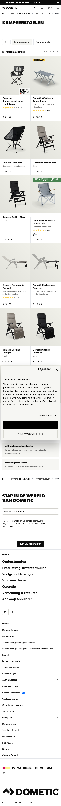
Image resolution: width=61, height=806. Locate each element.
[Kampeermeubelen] (5, 42)
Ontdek (6, 624)
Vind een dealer (14, 580)
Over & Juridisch (10, 680)
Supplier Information (11, 730)
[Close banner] (57, 370)
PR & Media (16, 742)
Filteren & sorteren (16, 52)
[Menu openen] (57, 8)
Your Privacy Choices (29, 434)
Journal (5, 655)
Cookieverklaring (10, 699)
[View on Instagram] (5, 612)
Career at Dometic (19, 755)
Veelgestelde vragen (18, 574)
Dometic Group (18, 724)
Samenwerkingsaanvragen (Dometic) (18, 642)
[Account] (42, 8)
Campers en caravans (20, 14)
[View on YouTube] (20, 612)
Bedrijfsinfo (8, 718)
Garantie (9, 587)
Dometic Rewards (10, 630)
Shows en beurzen (10, 667)
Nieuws (14, 749)
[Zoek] (35, 8)
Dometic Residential (20, 661)
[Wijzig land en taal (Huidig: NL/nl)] (57, 2)
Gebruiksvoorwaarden (12, 705)
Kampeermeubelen (42, 14)
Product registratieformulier (24, 568)
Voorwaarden (8, 711)
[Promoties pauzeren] (4, 2)
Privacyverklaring (10, 686)
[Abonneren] (56, 511)
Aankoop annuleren (17, 599)
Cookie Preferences (11, 692)
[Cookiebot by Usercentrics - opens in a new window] (38, 370)
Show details (45, 415)
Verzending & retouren (20, 593)
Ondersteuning (14, 562)
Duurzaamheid (8, 736)
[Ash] (36, 234)
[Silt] (34, 234)
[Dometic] (9, 8)
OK (30, 424)
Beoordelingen (9, 673)
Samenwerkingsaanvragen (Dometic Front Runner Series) (27, 648)
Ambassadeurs (8, 636)
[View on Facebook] (13, 612)
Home (4, 14)
